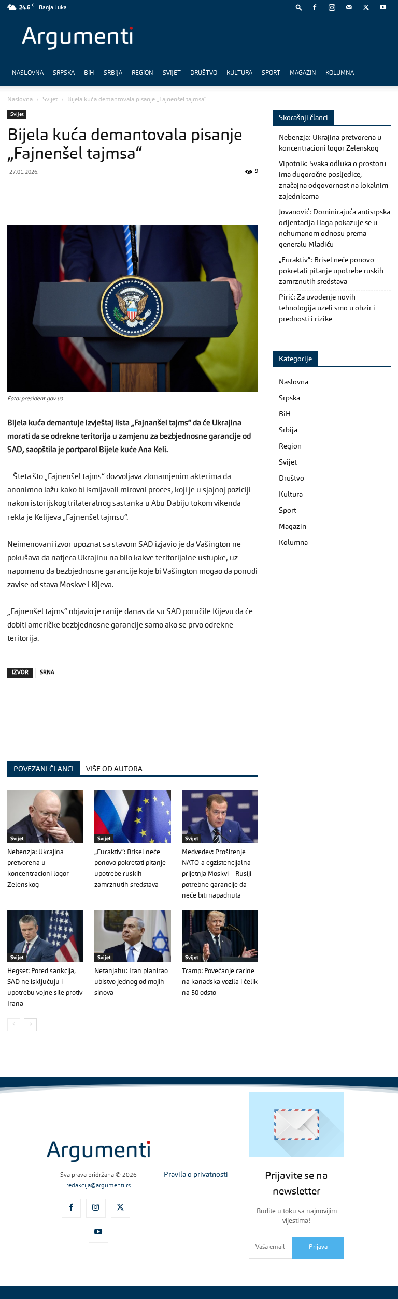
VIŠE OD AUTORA (114, 769)
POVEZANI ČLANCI (43, 769)
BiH (89, 73)
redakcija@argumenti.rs (98, 1186)
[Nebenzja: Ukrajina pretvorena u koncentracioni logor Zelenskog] (45, 816)
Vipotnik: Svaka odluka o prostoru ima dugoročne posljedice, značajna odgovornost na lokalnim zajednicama (333, 180)
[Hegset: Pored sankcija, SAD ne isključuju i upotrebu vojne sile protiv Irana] (45, 936)
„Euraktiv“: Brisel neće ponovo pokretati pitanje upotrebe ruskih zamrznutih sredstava (331, 271)
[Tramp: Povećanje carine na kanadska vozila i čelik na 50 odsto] (220, 936)
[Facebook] (314, 7)
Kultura (239, 73)
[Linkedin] (113, 195)
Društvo (203, 73)
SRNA (47, 673)
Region (142, 73)
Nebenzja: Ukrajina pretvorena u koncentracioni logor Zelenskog (330, 143)
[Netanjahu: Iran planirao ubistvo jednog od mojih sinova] (132, 936)
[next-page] (30, 1024)
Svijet (172, 73)
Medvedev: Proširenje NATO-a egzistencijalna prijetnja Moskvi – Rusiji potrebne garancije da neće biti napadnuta (216, 874)
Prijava (318, 1247)
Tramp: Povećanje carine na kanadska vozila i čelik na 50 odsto (220, 982)
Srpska (64, 73)
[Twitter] (366, 7)
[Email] (136, 195)
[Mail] (349, 7)
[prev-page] (13, 1024)
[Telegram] (89, 195)
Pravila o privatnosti (196, 1174)
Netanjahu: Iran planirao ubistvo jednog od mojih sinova (131, 982)
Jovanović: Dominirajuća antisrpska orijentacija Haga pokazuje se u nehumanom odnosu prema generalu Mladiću (334, 228)
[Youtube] (383, 7)
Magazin (303, 73)
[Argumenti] (98, 1152)
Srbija (113, 73)
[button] (299, 7)
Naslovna (28, 73)
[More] (185, 195)
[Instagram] (331, 7)
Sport (271, 73)
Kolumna (339, 73)
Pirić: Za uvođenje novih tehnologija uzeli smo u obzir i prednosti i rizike (327, 308)
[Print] (160, 195)
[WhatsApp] (65, 195)
